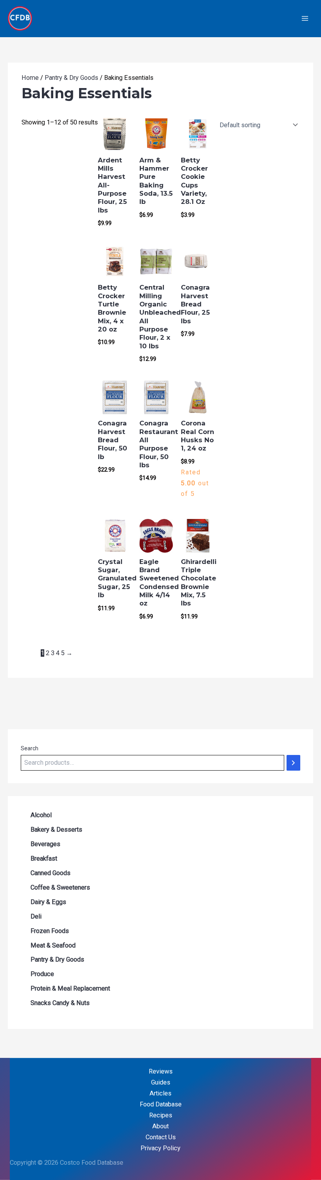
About (160, 1126)
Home (30, 77)
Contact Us (161, 1137)
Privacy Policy (160, 1148)
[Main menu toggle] (304, 18)
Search (29, 748)
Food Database (161, 1104)
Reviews (161, 1071)
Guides (160, 1082)
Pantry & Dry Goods (71, 77)
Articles (160, 1093)
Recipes (160, 1115)
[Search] (293, 763)
